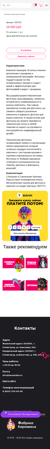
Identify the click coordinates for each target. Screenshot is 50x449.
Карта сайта (9, 381)
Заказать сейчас (26, 56)
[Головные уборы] (13, 264)
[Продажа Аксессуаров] (36, 264)
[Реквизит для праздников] (13, 286)
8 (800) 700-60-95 (12, 391)
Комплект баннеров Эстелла (14, 14)
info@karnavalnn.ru (12, 375)
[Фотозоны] (36, 286)
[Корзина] (41, 5)
